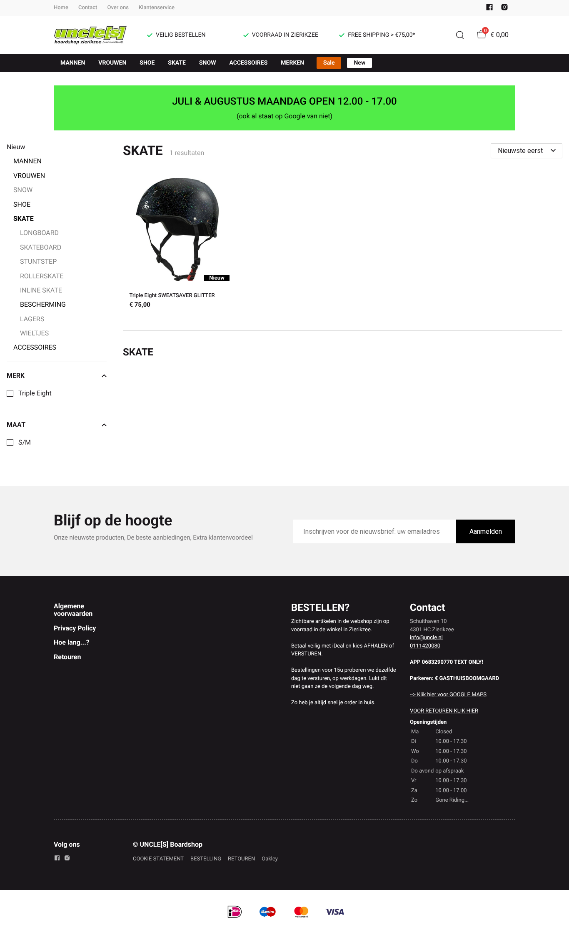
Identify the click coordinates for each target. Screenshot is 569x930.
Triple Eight (35, 393)
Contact (87, 8)
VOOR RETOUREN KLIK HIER (444, 711)
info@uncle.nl (426, 638)
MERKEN (292, 63)
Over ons (117, 8)
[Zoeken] (460, 35)
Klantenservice (157, 8)
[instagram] (504, 9)
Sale (328, 63)
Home (61, 8)
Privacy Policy (75, 628)
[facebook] (489, 9)
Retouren (67, 657)
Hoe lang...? (72, 642)
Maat (16, 425)
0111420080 (425, 646)
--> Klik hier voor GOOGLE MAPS (448, 695)
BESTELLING (205, 859)
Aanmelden (485, 531)
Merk (16, 376)
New (359, 63)
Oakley (270, 859)
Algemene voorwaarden (73, 610)
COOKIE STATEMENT (158, 859)
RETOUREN (241, 859)
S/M (24, 442)
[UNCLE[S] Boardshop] (90, 35)
